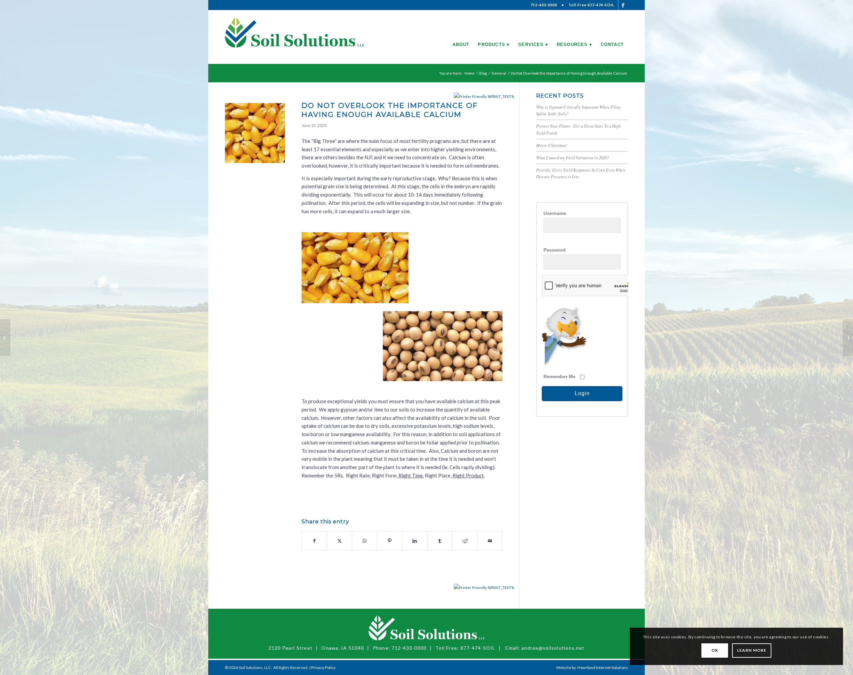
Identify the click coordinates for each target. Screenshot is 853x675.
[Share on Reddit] (464, 541)
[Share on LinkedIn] (415, 541)
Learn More (751, 650)
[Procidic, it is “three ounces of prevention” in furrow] (5, 337)
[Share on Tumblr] (439, 541)
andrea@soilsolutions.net (552, 648)
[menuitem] (461, 37)
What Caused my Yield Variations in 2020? (572, 157)
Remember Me (559, 376)
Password (554, 250)
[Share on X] (339, 541)
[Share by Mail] (489, 541)
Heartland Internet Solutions (602, 667)
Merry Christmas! (551, 145)
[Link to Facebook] (623, 5)
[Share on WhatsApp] (364, 541)
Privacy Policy (323, 667)
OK (714, 650)
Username (554, 213)
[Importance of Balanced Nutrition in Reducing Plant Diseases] (848, 337)
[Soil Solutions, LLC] (294, 37)
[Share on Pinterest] (389, 541)
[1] (255, 133)
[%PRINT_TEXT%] (470, 96)
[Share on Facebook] (314, 541)
